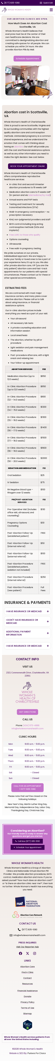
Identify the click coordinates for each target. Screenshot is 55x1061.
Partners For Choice (37, 1053)
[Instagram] (34, 953)
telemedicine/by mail (39, 195)
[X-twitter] (27, 953)
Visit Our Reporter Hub (27, 946)
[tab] (27, 611)
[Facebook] (20, 953)
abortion (18, 146)
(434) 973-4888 (31, 725)
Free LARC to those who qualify (24, 234)
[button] (46, 2)
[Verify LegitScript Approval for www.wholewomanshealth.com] (27, 1029)
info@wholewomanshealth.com (27, 728)
